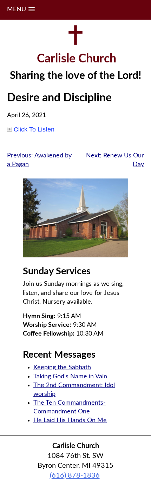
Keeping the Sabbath (62, 367)
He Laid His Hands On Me (70, 420)
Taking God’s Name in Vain (70, 376)
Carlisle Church (76, 59)
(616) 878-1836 (75, 475)
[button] (21, 10)
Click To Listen (34, 129)
